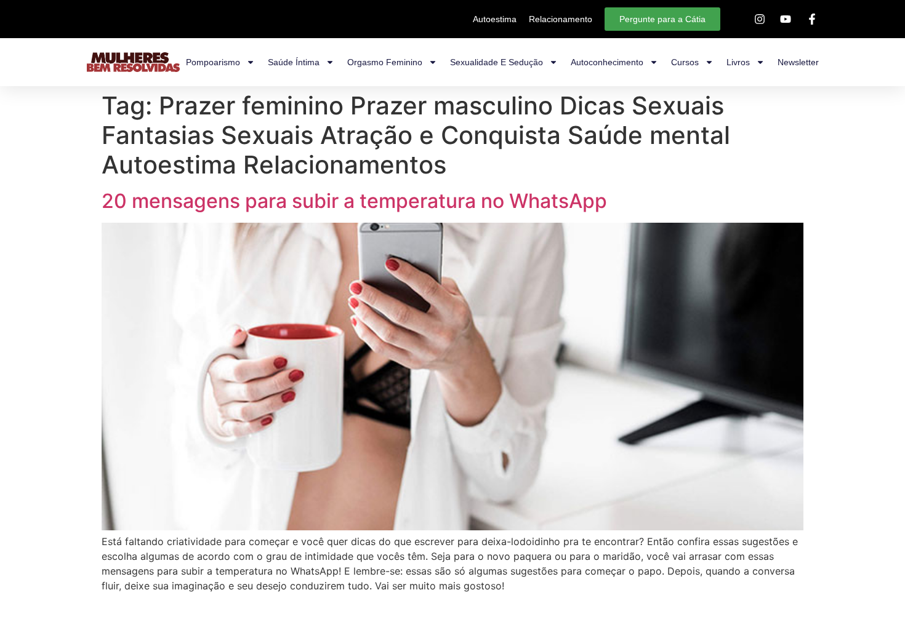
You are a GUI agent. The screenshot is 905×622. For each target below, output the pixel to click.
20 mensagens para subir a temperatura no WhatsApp (354, 201)
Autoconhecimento (607, 62)
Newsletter (798, 62)
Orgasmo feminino (384, 62)
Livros (738, 62)
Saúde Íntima (294, 62)
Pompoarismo (213, 62)
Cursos (685, 62)
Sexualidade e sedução (496, 62)
